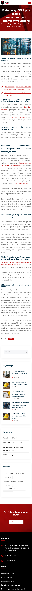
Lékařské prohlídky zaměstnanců (13, 481)
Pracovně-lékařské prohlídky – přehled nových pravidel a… (18, 394)
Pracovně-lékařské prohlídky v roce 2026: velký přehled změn (19, 374)
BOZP (10, 339)
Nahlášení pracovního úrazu (10, 585)
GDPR (11, 473)
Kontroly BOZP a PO (7, 581)
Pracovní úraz (8, 492)
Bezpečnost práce (7, 573)
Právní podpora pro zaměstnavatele (13, 589)
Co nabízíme (16, 522)
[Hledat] (27, 351)
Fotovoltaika (7, 485)
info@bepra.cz (10, 560)
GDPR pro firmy (8, 455)
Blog (9, 24)
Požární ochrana (20, 473)
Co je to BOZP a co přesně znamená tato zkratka (19, 416)
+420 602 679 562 (10, 555)
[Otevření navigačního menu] (29, 2)
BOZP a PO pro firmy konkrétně (13, 443)
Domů (3, 24)
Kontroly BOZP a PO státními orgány (14, 489)
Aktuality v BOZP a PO (10, 438)
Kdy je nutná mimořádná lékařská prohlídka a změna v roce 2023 (20, 405)
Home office (7, 477)
